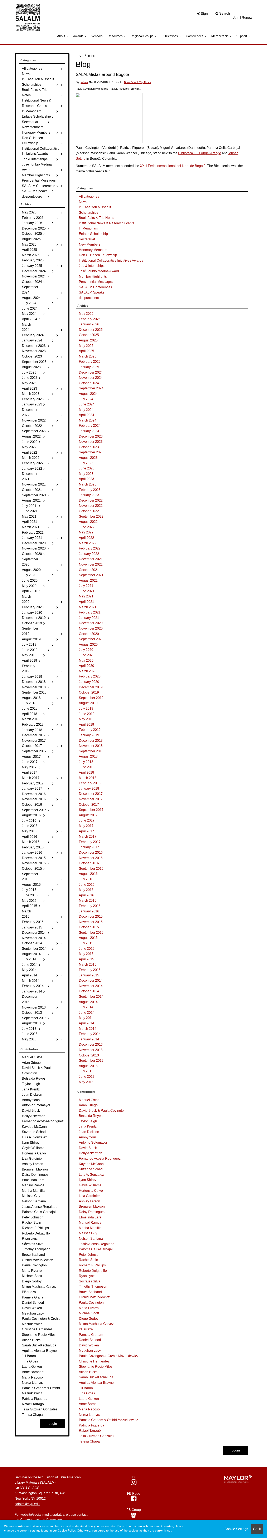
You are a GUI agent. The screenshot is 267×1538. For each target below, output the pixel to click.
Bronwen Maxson (92, 1206)
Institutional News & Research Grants (106, 223)
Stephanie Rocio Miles (95, 1366)
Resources (115, 36)
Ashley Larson (89, 1201)
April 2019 (86, 724)
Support (242, 36)
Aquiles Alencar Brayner (97, 1382)
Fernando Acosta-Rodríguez (100, 1158)
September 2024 (91, 388)
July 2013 (86, 1071)
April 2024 (86, 415)
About (61, 36)
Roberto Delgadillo (93, 1270)
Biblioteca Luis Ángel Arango (199, 153)
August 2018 (88, 756)
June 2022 (86, 527)
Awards (78, 36)
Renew (247, 17)
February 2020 (90, 676)
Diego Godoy (88, 1318)
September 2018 (91, 751)
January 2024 (89, 431)
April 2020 (86, 665)
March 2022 (87, 543)
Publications (170, 36)
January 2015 (89, 975)
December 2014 (91, 980)
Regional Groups (142, 36)
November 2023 (91, 441)
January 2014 (89, 1039)
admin (84, 82)
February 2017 (90, 842)
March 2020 (87, 671)
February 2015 (90, 970)
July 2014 (86, 1007)
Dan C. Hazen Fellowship (98, 255)
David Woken (89, 1345)
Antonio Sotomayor (93, 1142)
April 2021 (86, 601)
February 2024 (90, 425)
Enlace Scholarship (93, 234)
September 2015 (91, 932)
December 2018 (91, 740)
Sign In (205, 13)
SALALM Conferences (95, 287)
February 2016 (90, 906)
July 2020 (86, 649)
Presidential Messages (96, 282)
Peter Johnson (89, 1254)
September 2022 (91, 516)
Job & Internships (92, 265)
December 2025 (91, 329)
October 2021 (89, 570)
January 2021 (89, 618)
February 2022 (90, 548)
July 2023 (86, 463)
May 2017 (86, 826)
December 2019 (91, 687)
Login (236, 1450)
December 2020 (91, 623)
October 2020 (89, 634)
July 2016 (86, 879)
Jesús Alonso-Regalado (96, 1244)
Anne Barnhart (89, 1404)
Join (236, 17)
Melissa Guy (88, 1233)
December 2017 (91, 793)
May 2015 (86, 954)
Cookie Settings (236, 1529)
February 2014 (90, 1034)
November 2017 (91, 799)
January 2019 (89, 735)
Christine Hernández (94, 1361)
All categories (89, 196)
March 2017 (87, 836)
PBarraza (86, 1329)
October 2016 (89, 863)
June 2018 (86, 767)
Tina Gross (87, 1393)
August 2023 (88, 457)
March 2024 (87, 420)
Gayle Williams (90, 1185)
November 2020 (91, 628)
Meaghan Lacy (90, 1350)
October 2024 (89, 383)
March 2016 (87, 900)
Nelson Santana (91, 1238)
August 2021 (88, 580)
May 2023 (86, 473)
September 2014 (91, 996)
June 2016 (86, 884)
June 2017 (86, 820)
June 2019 (86, 714)
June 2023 (86, 468)
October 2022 (89, 511)
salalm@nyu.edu (27, 1504)
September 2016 (91, 868)
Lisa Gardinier (89, 1196)
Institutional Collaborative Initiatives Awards (111, 260)
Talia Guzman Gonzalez (96, 1436)
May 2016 (86, 890)
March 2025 (87, 356)
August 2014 (88, 1002)
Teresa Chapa (89, 1441)
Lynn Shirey (87, 1180)
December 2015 (91, 916)
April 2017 (86, 831)
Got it (257, 1529)
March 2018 (87, 778)
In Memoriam (88, 228)
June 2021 (86, 591)
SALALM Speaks (91, 292)
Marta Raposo (89, 1409)
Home (79, 56)
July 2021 (86, 585)
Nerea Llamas (89, 1414)
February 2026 (90, 319)
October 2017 (89, 804)
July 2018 (86, 762)
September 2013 (91, 1060)
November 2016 (91, 858)
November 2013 (91, 1050)
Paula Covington (91, 1302)
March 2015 (87, 964)
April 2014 (86, 1023)
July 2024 (86, 399)
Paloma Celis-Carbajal (96, 1249)
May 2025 (86, 345)
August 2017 (88, 815)
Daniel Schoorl (90, 1340)
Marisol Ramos (90, 1222)
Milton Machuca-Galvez (96, 1324)
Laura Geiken (89, 1398)
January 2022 (89, 554)
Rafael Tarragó (90, 1430)
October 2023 (89, 447)
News (83, 201)
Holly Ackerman (90, 1153)
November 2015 (91, 922)
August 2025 (88, 340)
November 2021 (91, 564)
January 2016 (89, 911)
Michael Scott (89, 1313)
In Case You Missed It (95, 207)
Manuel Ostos (89, 1100)
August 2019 (88, 703)
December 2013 (91, 1044)
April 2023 (86, 479)
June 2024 (86, 404)
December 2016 (91, 852)
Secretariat (87, 239)
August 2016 (88, 874)
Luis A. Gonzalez (91, 1174)
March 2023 (87, 484)
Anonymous (88, 1137)
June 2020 (86, 655)
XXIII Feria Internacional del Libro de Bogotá (172, 166)
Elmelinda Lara (90, 1217)
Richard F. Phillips (92, 1265)
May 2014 (86, 1018)
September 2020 (91, 639)
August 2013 (88, 1066)
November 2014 (91, 986)
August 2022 (88, 521)
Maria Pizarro (89, 1308)
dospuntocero (89, 298)
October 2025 (89, 335)
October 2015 (89, 927)
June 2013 (86, 1076)
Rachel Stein (88, 1260)
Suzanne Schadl (91, 1169)
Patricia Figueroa (91, 1425)
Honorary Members (93, 250)
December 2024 (91, 372)
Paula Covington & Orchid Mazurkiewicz (109, 1356)
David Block (88, 1148)
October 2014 (89, 991)
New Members (89, 244)
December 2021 (91, 559)
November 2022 (91, 505)
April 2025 (86, 351)
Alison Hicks (88, 1372)
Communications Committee (41, 1520)
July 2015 (86, 943)
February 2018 (90, 783)
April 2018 (86, 772)
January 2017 (89, 847)
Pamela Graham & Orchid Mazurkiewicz (108, 1420)
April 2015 (86, 959)
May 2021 (86, 596)
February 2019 (90, 729)
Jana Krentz (88, 1126)
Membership (220, 36)
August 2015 (88, 938)
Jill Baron (86, 1388)
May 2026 (86, 313)
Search (224, 13)
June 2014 (86, 1012)
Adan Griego (88, 1105)
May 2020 (86, 660)
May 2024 (86, 409)
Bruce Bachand (90, 1292)
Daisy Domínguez (92, 1212)
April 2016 (86, 895)
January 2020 (89, 682)
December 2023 (91, 436)
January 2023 (89, 495)
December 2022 (91, 500)
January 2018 (89, 788)
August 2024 (88, 393)
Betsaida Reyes (90, 1116)
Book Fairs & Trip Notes (137, 82)
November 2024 (91, 377)
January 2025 (89, 367)
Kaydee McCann (91, 1164)
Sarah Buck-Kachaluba (96, 1377)
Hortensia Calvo (91, 1190)
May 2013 (86, 1082)
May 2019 (86, 719)
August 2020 (88, 644)
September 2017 (91, 810)
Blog (91, 56)
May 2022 (86, 532)
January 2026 (89, 324)
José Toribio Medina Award (99, 271)
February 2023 (90, 490)
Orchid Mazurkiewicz (94, 1297)
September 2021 (91, 575)
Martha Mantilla (90, 1228)
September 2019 (91, 698)
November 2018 (91, 746)
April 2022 (86, 537)
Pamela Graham (91, 1334)
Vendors (97, 36)
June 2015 (86, 948)
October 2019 (89, 692)
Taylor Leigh (88, 1121)
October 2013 (89, 1055)
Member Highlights (93, 276)
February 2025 (90, 361)
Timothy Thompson (93, 1286)
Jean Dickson (89, 1132)
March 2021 (87, 607)
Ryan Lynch (87, 1276)
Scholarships (88, 212)
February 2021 (90, 612)
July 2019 (86, 708)
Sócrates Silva (89, 1281)
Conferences (195, 36)
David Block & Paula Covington (102, 1110)
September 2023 (91, 452)
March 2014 (87, 1028)
